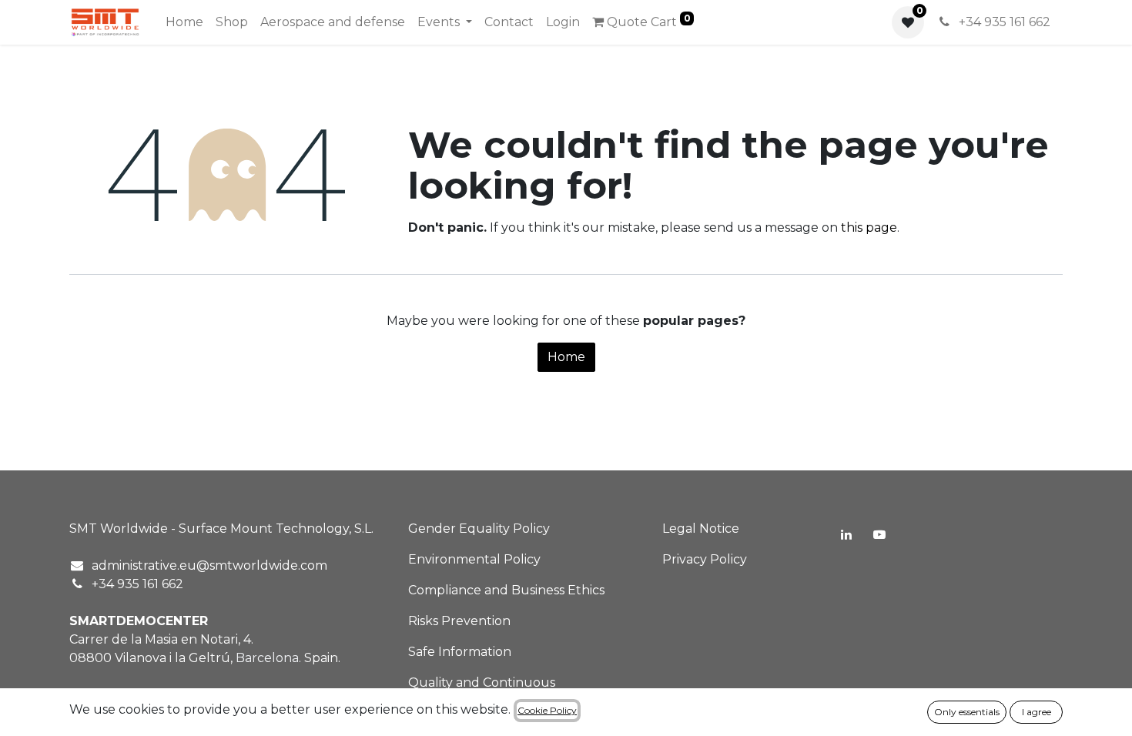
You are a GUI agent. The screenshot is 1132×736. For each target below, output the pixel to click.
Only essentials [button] (967, 712)
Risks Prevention (459, 621)
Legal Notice (700, 528)
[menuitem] (184, 22)
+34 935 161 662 (1003, 22)
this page (869, 227)
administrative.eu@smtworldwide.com (209, 565)
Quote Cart (647, 20)
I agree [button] (1036, 712)
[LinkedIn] (846, 534)
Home (566, 357)
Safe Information (459, 651)
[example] (879, 534)
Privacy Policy (704, 559)
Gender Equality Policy (479, 528)
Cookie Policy (547, 710)
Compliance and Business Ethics (506, 590)
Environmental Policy (474, 559)
